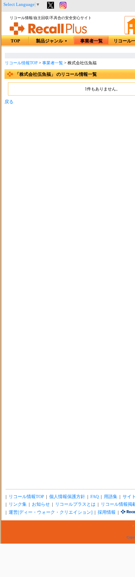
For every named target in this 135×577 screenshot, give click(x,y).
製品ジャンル (52, 41)
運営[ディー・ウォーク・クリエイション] (50, 512)
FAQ (94, 496)
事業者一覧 (91, 41)
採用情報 (107, 512)
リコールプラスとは (75, 504)
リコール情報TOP (21, 63)
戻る (9, 101)
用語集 (110, 496)
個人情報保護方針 (67, 496)
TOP (15, 41)
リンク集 (18, 504)
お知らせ (41, 504)
